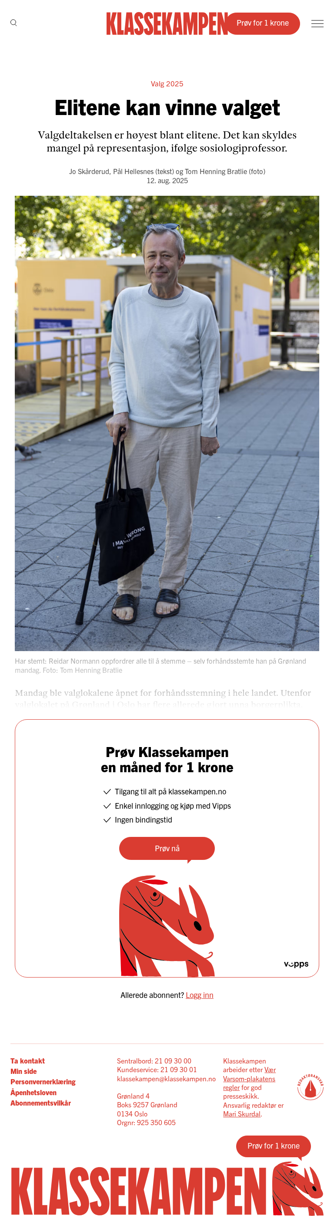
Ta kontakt (27, 1060)
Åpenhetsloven (33, 1092)
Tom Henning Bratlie (216, 171)
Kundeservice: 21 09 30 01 (157, 1069)
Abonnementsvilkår (40, 1102)
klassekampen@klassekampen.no (166, 1078)
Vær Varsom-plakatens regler (249, 1078)
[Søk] (13, 23)
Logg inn (200, 995)
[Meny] (317, 23)
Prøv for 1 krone (263, 22)
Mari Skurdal (242, 1113)
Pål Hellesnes (133, 171)
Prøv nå (167, 848)
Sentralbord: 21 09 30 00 (154, 1060)
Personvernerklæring (42, 1081)
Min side (23, 1071)
